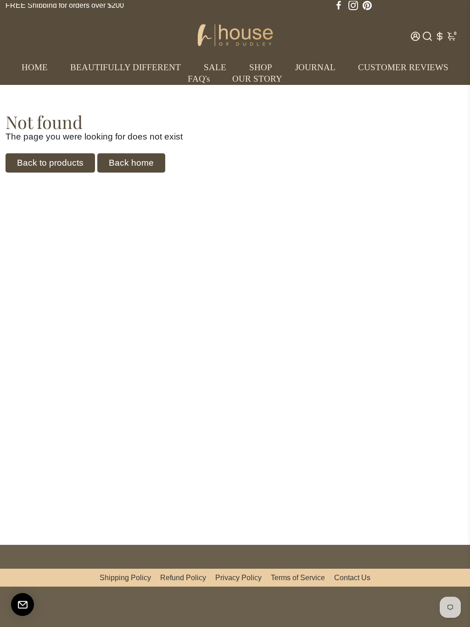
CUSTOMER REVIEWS (403, 67)
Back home (131, 163)
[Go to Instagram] (353, 5)
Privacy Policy (238, 578)
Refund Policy (183, 578)
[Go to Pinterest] (367, 5)
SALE (215, 67)
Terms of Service (298, 578)
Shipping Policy (125, 578)
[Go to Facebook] (339, 5)
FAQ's (199, 79)
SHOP (260, 67)
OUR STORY (257, 79)
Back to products (50, 163)
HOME (35, 67)
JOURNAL (315, 67)
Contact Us (352, 578)
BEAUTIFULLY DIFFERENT (125, 67)
